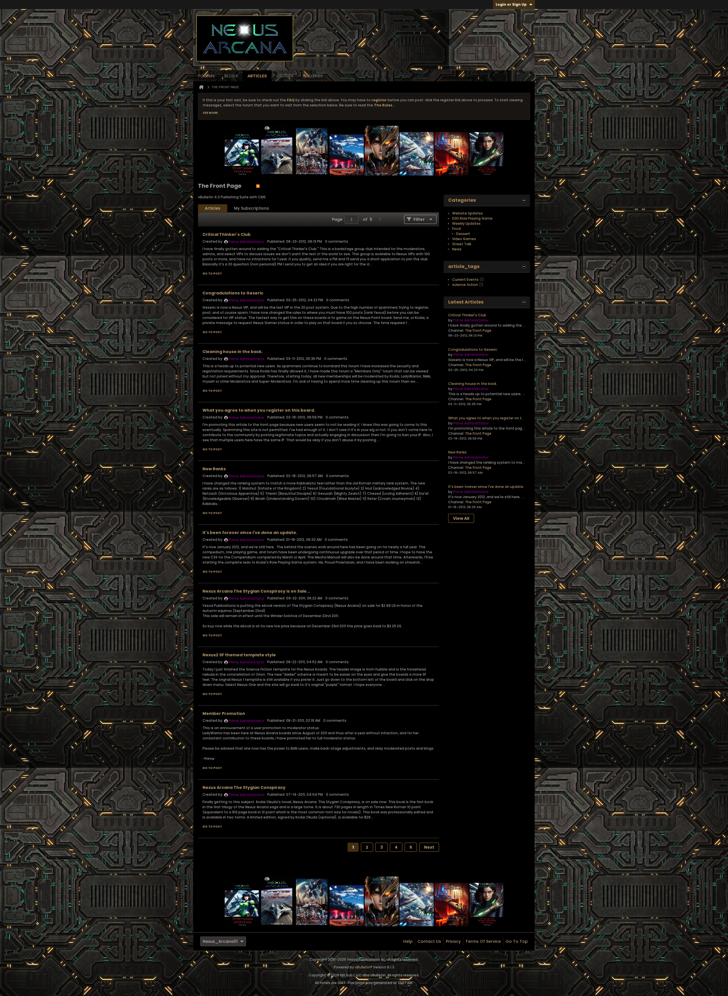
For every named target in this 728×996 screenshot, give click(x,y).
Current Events (465, 279)
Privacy (453, 941)
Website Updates (467, 213)
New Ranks (214, 469)
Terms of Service (483, 941)
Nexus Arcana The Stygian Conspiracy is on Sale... (256, 591)
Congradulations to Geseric (232, 293)
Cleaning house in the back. (232, 351)
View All (461, 518)
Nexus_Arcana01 (220, 941)
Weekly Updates (466, 223)
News (457, 249)
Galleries (312, 76)
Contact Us (429, 941)
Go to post (212, 273)
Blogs (231, 76)
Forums (206, 76)
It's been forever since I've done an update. (249, 532)
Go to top (517, 941)
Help (408, 941)
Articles (257, 76)
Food (456, 228)
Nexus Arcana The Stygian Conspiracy (244, 787)
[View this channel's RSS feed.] (258, 186)
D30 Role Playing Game (472, 218)
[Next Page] (389, 219)
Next (429, 847)
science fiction (465, 284)
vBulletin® (363, 967)
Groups (284, 76)
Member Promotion (223, 713)
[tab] (212, 208)
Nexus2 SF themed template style (239, 655)
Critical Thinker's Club (226, 234)
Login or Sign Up (511, 4)
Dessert (463, 233)
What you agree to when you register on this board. (258, 410)
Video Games (464, 238)
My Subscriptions (251, 208)
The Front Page (478, 330)
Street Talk (461, 244)
